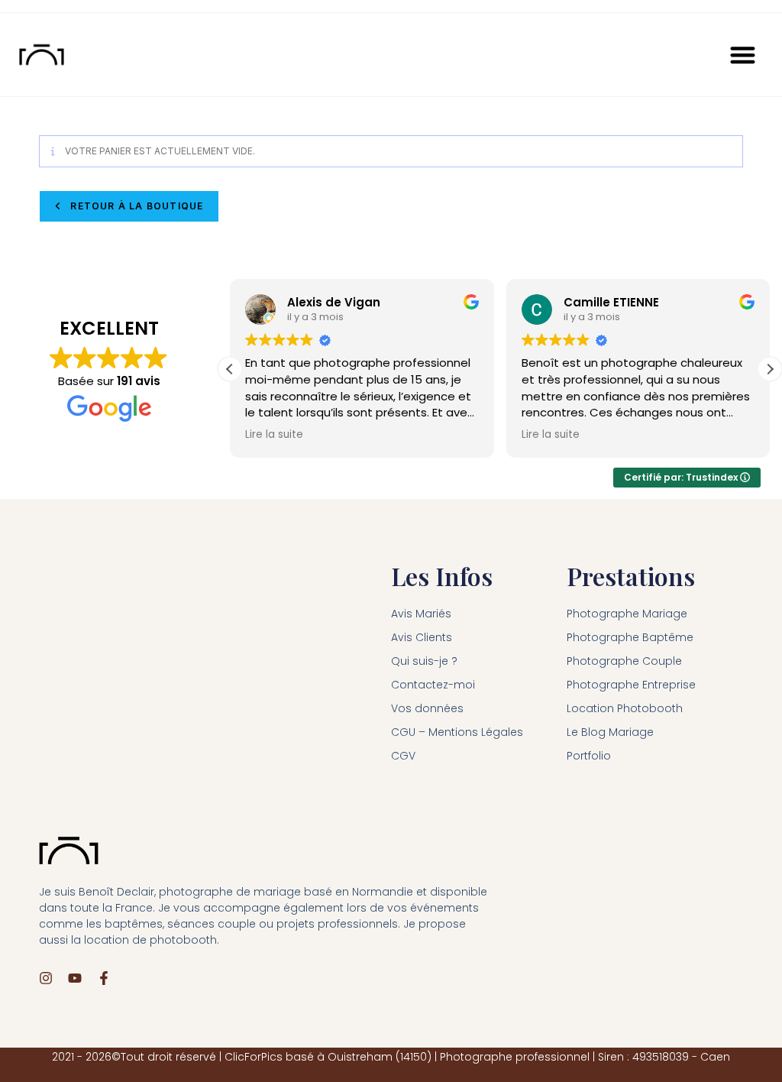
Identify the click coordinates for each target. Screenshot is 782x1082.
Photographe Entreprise (631, 684)
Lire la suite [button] (274, 435)
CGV (403, 755)
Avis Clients (421, 637)
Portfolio (589, 755)
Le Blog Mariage (610, 732)
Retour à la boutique (135, 206)
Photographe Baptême (630, 637)
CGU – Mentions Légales (457, 732)
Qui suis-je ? (424, 661)
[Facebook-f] (104, 978)
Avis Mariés (421, 613)
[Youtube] (75, 978)
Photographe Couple (624, 661)
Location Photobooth (625, 708)
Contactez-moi (433, 684)
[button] (743, 54)
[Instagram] (46, 978)
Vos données (427, 708)
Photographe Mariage (627, 613)
